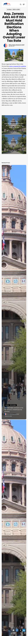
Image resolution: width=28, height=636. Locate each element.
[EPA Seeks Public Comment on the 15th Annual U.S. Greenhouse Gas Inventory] (14, 292)
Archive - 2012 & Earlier (10, 405)
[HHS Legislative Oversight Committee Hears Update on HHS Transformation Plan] (14, 144)
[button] (24, 4)
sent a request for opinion (17, 66)
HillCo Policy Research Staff (16, 45)
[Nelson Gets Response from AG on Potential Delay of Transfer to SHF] (14, 125)
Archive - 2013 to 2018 (13, 9)
